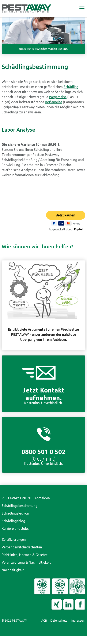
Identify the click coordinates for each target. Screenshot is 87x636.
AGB (44, 620)
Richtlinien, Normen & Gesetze (25, 555)
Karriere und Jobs (15, 528)
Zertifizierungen (14, 539)
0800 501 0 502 (29, 49)
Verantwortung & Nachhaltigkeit (26, 562)
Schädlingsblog (13, 521)
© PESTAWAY (14, 620)
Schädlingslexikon (15, 513)
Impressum (78, 620)
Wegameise (58, 97)
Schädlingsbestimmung (19, 506)
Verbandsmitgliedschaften (22, 547)
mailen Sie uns (57, 49)
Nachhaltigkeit (13, 570)
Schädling (71, 87)
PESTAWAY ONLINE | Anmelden (26, 498)
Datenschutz (59, 620)
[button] (81, 8)
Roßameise (53, 102)
